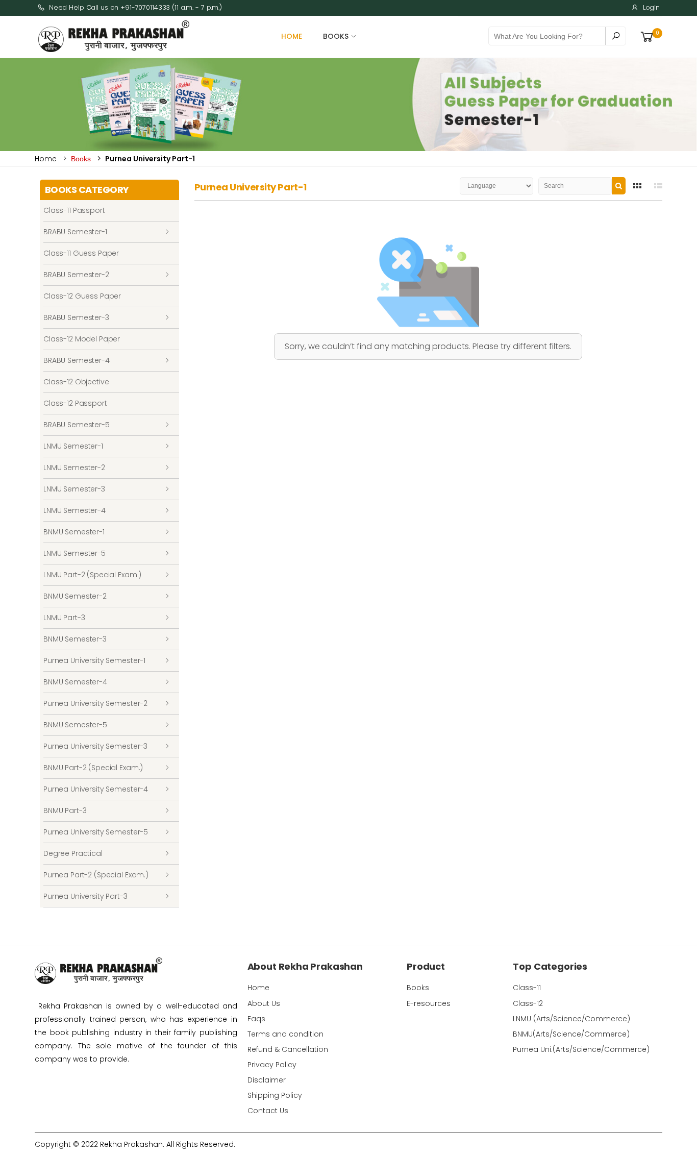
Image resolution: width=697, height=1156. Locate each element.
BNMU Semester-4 (75, 682)
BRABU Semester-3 (76, 317)
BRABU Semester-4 (76, 360)
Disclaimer (266, 1080)
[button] (650, 36)
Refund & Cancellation (287, 1049)
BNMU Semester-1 (74, 532)
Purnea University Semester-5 (95, 832)
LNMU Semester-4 (74, 510)
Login (651, 7)
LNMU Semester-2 (74, 467)
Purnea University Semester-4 (95, 789)
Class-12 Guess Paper (82, 296)
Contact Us (267, 1110)
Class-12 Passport (75, 403)
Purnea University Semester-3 (95, 746)
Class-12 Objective (76, 382)
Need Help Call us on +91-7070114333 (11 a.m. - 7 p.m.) (135, 7)
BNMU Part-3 (64, 810)
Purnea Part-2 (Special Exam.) (95, 875)
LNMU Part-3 (64, 617)
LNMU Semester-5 (74, 553)
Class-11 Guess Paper (81, 253)
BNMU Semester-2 (75, 596)
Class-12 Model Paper (81, 339)
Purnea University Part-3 (85, 896)
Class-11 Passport (74, 210)
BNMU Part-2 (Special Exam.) (93, 768)
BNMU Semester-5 (75, 725)
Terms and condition (285, 1034)
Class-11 (527, 987)
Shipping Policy (274, 1095)
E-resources (429, 1003)
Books (336, 36)
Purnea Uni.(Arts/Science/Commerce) (581, 1049)
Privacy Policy (271, 1065)
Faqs (256, 1019)
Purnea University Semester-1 (94, 660)
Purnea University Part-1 (150, 159)
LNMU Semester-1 (73, 446)
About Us (263, 1003)
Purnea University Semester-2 (95, 703)
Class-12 (528, 1003)
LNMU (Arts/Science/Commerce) (571, 1019)
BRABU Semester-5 (76, 425)
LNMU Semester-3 (74, 489)
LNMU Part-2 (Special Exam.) (92, 575)
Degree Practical (73, 853)
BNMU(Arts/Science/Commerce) (571, 1034)
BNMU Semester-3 (75, 639)
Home (292, 36)
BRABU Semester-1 (75, 232)
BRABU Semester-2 (76, 274)
